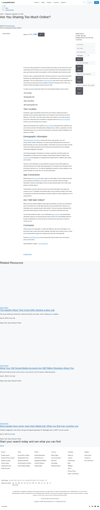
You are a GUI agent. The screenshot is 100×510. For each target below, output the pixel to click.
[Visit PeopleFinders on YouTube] (98, 506)
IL (50, 483)
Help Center (87, 455)
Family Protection (39, 463)
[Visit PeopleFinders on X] (89, 506)
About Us (70, 455)
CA (25, 483)
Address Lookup (5, 460)
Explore (63, 2)
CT (30, 483)
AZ (22, 483)
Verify (42, 2)
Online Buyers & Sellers (24, 463)
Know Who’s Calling (23, 455)
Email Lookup (5, 463)
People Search (5, 455)
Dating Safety (38, 466)
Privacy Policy (72, 471)
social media (36, 178)
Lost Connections (56, 458)
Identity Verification (23, 460)
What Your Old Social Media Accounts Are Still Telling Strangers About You (37, 368)
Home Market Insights (24, 466)
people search (55, 214)
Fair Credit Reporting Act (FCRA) (41, 493)
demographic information (33, 140)
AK (13, 483)
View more (15, 485)
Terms (69, 468)
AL (16, 483)
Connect (56, 2)
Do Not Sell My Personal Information (50, 498)
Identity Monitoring (40, 455)
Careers (70, 458)
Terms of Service (53, 495)
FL (36, 483)
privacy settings (49, 125)
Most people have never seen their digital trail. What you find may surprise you (39, 426)
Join (96, 2)
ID (47, 483)
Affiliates (70, 466)
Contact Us (87, 458)
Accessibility (4, 506)
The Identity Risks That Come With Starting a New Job (27, 310)
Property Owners (55, 466)
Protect (49, 2)
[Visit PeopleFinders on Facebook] (95, 506)
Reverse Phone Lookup (7, 458)
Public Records (5, 468)
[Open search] (84, 2)
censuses (26, 157)
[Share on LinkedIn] (32, 34)
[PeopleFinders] (8, 2)
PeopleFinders (10, 26)
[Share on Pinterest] (35, 34)
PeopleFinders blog (34, 237)
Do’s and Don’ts (88, 460)
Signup (2, 445)
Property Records (6, 466)
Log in (89, 2)
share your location (64, 119)
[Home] (4, 6)
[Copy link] (41, 34)
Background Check (23, 458)
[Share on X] (30, 34)
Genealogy (54, 463)
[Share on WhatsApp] (37, 34)
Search (36, 2)
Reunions (54, 460)
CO (27, 483)
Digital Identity (9, 10)
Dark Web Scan (39, 458)
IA (44, 483)
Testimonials (71, 460)
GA (39, 483)
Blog (6, 8)
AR (19, 483)
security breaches (48, 80)
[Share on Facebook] (33, 34)
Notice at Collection (73, 473)
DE (33, 483)
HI (41, 483)
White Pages (54, 455)
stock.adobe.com (43, 243)
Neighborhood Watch (40, 460)
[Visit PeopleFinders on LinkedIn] (92, 506)
